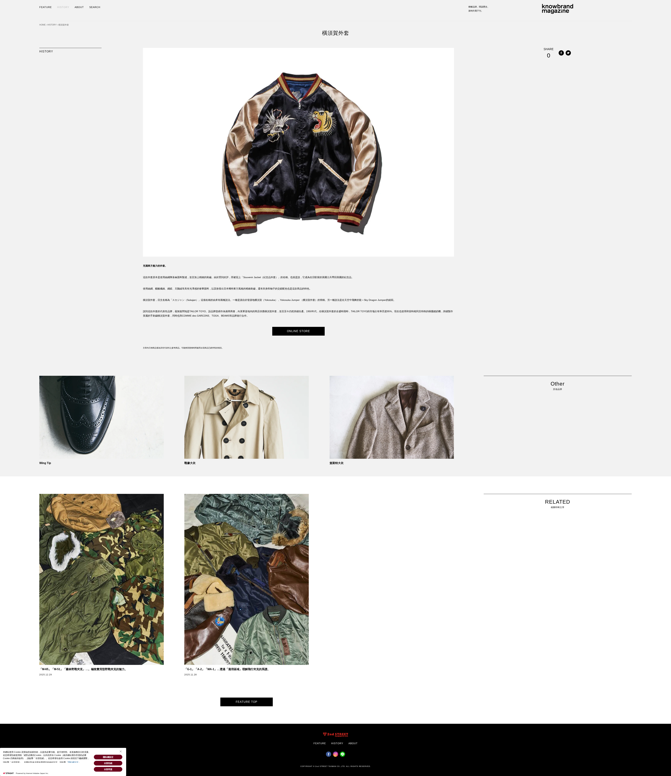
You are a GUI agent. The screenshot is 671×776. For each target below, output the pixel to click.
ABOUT (79, 7)
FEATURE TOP (246, 701)
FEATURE (45, 7)
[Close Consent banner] (120, 751)
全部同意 (108, 769)
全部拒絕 (108, 763)
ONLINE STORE (298, 331)
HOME (42, 25)
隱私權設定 (73, 762)
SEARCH (94, 7)
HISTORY (63, 7)
